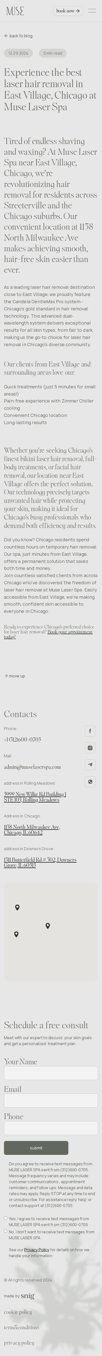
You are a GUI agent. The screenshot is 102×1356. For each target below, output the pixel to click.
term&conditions (21, 1327)
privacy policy (19, 1343)
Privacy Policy (36, 1249)
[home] (12, 11)
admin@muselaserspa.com (32, 767)
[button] (93, 11)
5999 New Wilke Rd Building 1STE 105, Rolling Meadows (35, 797)
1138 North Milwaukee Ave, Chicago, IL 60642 (32, 830)
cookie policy (18, 1312)
